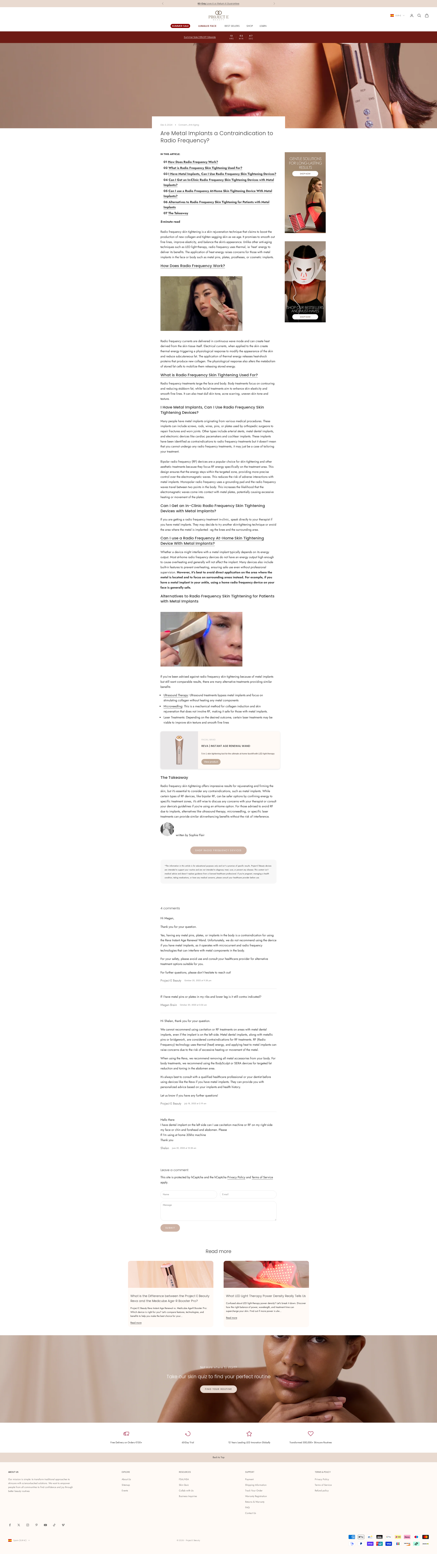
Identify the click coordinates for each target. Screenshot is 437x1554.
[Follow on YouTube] (45, 1525)
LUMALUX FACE (207, 26)
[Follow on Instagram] (27, 1525)
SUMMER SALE (180, 26)
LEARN (263, 26)
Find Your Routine (218, 1389)
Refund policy (322, 1490)
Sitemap (126, 1485)
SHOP (249, 26)
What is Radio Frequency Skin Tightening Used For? (205, 168)
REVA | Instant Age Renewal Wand (225, 746)
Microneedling (173, 706)
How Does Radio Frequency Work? (193, 162)
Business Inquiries (188, 1496)
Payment (249, 1479)
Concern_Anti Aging (189, 124)
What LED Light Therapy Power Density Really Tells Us (266, 1296)
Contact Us (250, 1513)
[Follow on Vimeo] (63, 1525)
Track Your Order (254, 1490)
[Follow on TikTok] (54, 1525)
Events (125, 1490)
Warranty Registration (256, 1496)
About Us (126, 1479)
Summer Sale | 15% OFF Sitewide (200, 37)
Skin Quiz (184, 1485)
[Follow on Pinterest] (36, 1525)
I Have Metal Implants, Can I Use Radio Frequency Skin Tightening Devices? (222, 174)
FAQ (247, 1507)
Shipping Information (255, 1485)
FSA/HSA (184, 1479)
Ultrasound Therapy (176, 695)
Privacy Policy (236, 1177)
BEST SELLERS (232, 26)
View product (211, 761)
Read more (136, 1322)
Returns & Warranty (254, 1501)
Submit (170, 1227)
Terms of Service (262, 1177)
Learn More (231, 3)
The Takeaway (178, 213)
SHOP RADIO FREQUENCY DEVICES (218, 850)
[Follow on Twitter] (18, 1525)
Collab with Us (186, 1490)
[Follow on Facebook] (10, 1525)
